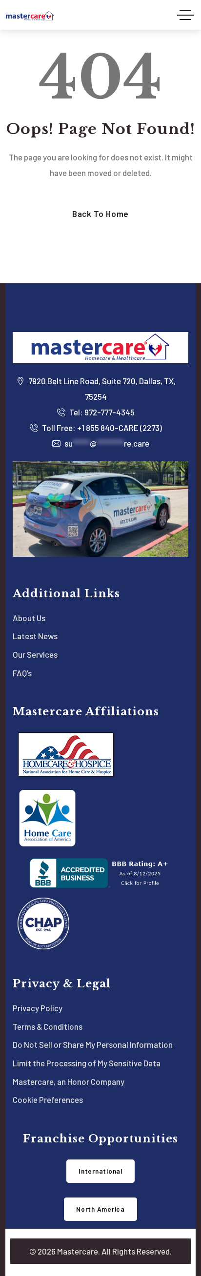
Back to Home (100, 213)
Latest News (35, 636)
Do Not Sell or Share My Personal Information (93, 1044)
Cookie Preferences (48, 1099)
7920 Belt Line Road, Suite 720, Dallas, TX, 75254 (101, 388)
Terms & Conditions (47, 1026)
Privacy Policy (37, 1008)
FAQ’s (22, 673)
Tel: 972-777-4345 (101, 412)
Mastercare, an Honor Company (68, 1081)
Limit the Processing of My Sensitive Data (87, 1063)
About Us (29, 618)
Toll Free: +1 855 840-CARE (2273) (101, 427)
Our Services (35, 654)
